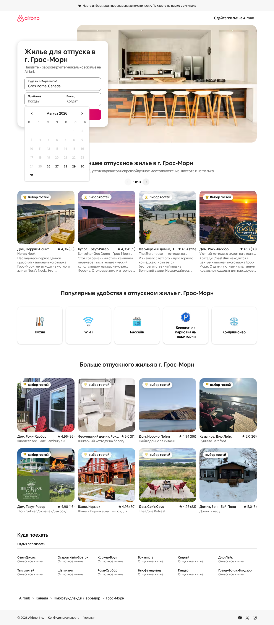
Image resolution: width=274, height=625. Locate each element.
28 (65, 166)
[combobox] (63, 86)
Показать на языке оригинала (174, 6)
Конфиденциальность (63, 618)
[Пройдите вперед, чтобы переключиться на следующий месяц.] (82, 113)
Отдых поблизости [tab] (31, 544)
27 (57, 166)
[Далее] (146, 182)
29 (74, 166)
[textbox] (43, 101)
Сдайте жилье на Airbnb (234, 18)
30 (82, 166)
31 (31, 175)
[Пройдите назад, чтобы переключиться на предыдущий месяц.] (32, 113)
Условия (89, 618)
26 (48, 166)
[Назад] (128, 182)
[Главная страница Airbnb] (28, 18)
